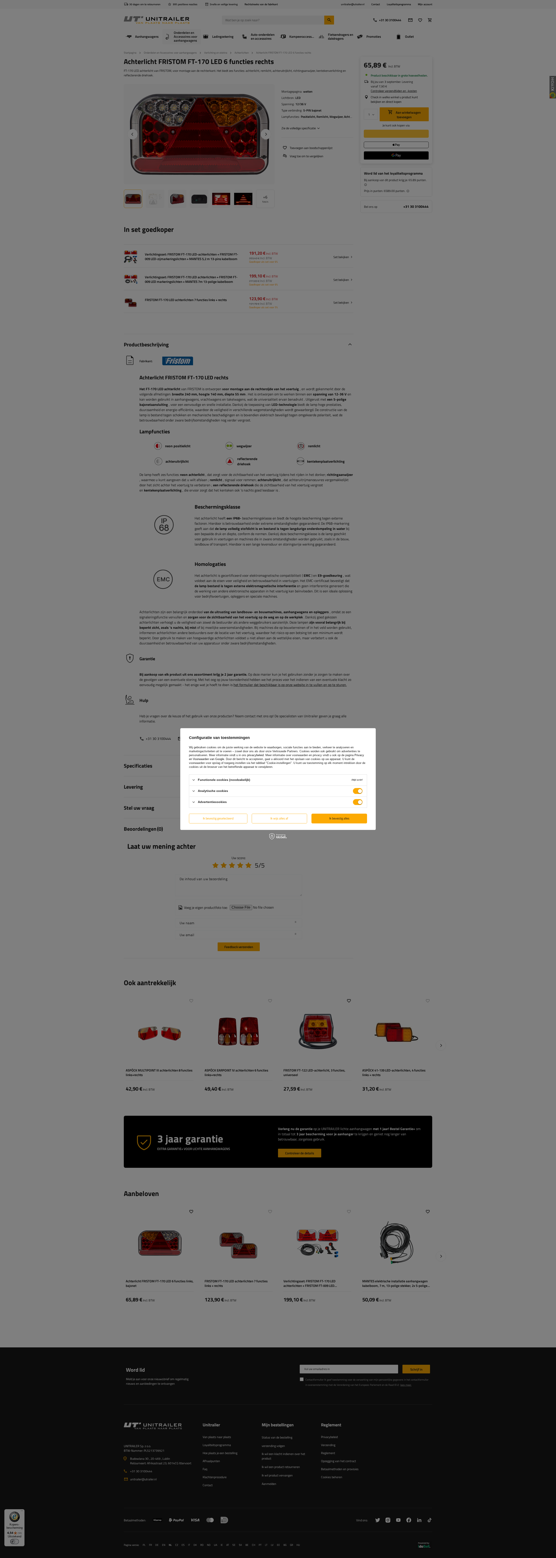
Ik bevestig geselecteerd (218, 818)
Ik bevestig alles (339, 818)
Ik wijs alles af (279, 818)
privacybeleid (255, 755)
